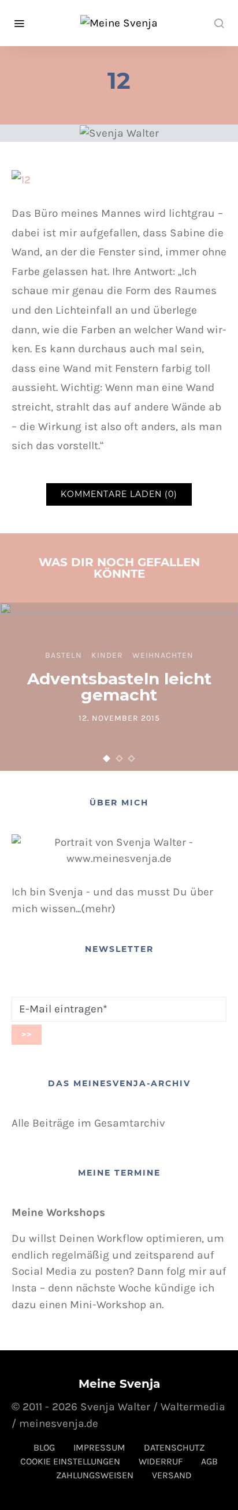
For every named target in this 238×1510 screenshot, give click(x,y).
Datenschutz (174, 1447)
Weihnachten (163, 655)
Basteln (63, 655)
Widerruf (161, 1461)
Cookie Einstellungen (70, 1461)
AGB (209, 1461)
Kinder (107, 655)
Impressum (99, 1447)
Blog (44, 1447)
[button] (107, 758)
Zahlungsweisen (94, 1475)
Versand (172, 1475)
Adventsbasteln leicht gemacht (119, 687)
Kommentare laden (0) (119, 494)
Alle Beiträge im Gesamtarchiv (88, 1122)
